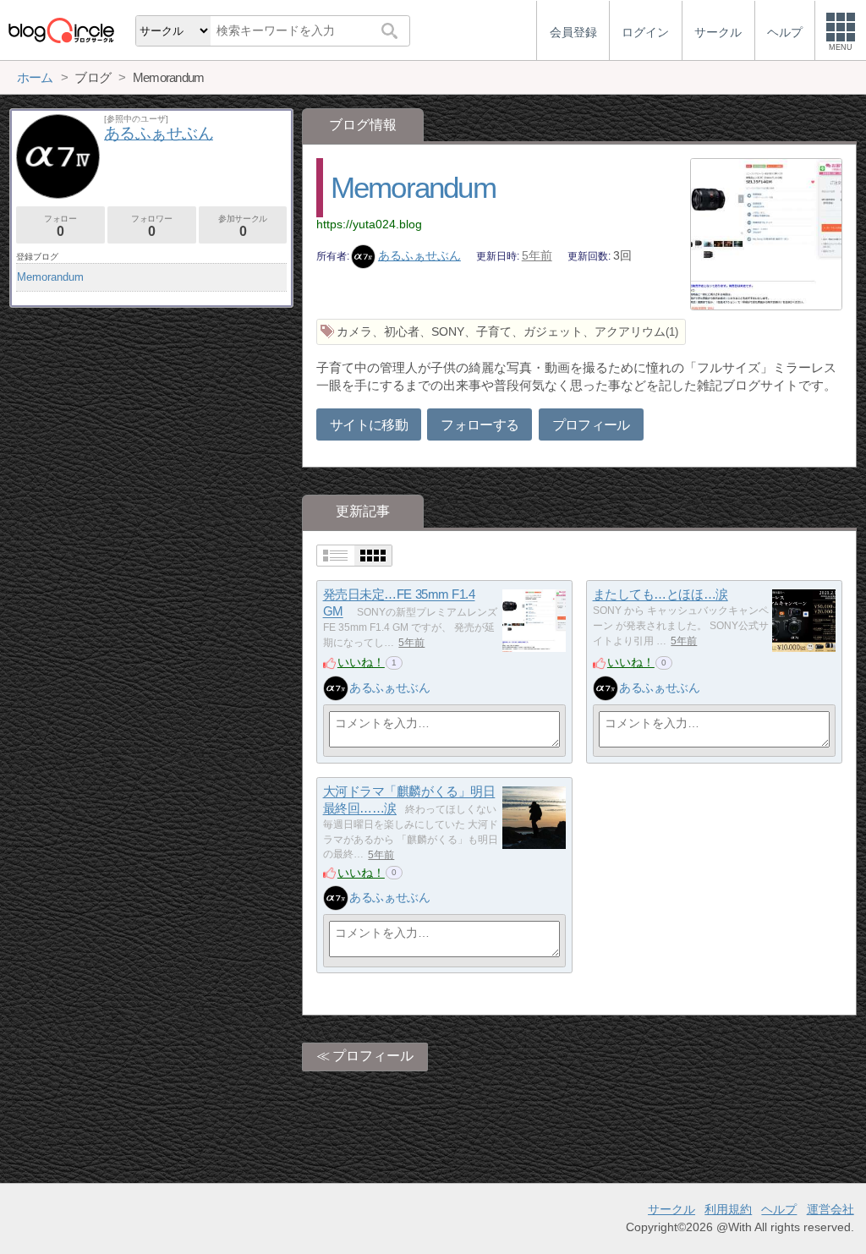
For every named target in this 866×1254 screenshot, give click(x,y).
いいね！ (361, 662)
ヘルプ (779, 1209)
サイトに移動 (369, 425)
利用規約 (728, 1209)
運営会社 (830, 1209)
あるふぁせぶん (419, 255)
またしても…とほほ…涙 (660, 595)
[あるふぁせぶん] (335, 688)
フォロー (60, 226)
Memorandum (413, 187)
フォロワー (151, 226)
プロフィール (591, 425)
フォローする (479, 425)
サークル (671, 1209)
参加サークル (242, 226)
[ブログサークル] (61, 30)
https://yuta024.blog (369, 224)
